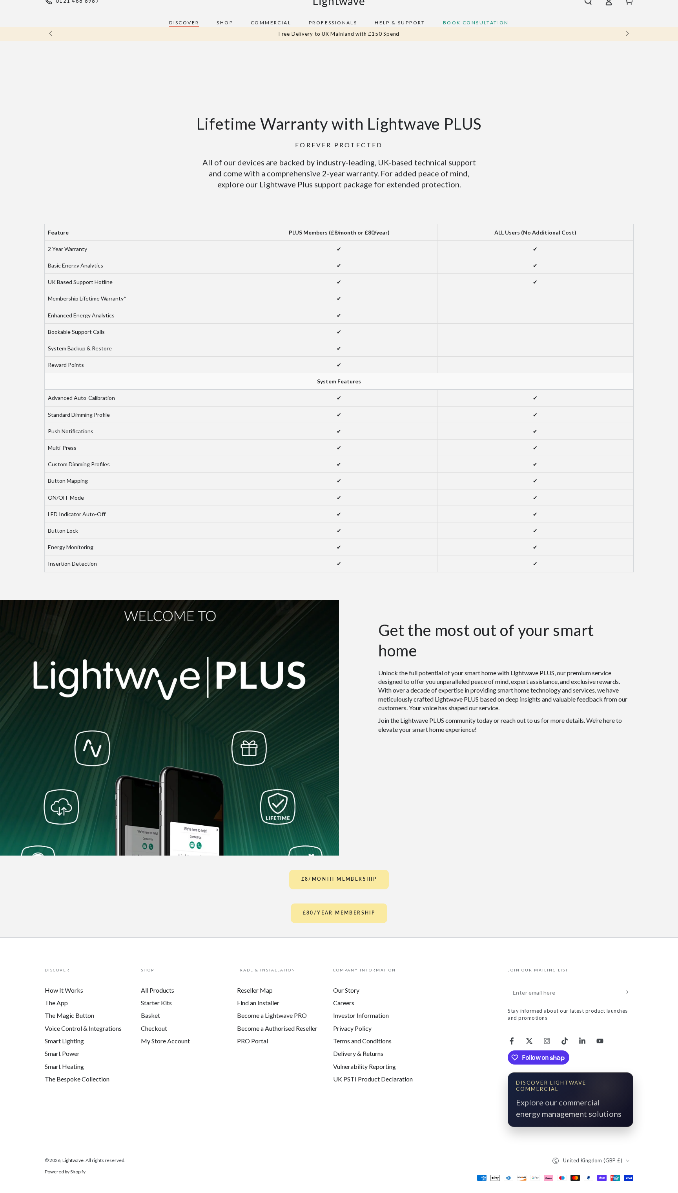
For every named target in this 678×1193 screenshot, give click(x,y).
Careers (343, 1002)
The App (56, 1002)
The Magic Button (69, 1015)
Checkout (154, 1028)
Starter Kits (156, 1002)
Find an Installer (258, 1002)
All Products (157, 990)
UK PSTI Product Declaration (373, 1079)
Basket (150, 1015)
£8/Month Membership (339, 879)
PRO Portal (252, 1041)
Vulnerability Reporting (364, 1066)
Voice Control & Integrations (83, 1028)
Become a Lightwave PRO (272, 1015)
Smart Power (62, 1053)
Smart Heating (64, 1066)
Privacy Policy (352, 1028)
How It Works (64, 990)
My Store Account (165, 1041)
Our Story (346, 990)
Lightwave (73, 1160)
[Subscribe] (628, 992)
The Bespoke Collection (77, 1079)
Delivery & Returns (358, 1053)
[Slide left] (51, 34)
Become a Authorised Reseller (277, 1028)
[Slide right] (626, 34)
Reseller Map (255, 990)
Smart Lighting (64, 1041)
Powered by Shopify (65, 1172)
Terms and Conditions (362, 1041)
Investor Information (361, 1015)
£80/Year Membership (339, 913)
